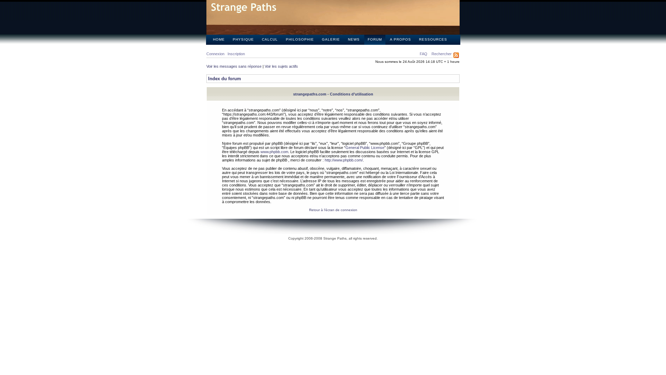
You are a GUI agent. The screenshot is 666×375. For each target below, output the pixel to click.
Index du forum (224, 78)
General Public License (364, 147)
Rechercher (442, 54)
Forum (375, 39)
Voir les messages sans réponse (234, 66)
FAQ (423, 54)
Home (219, 39)
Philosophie (300, 39)
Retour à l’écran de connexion (333, 210)
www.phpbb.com (274, 152)
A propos (400, 39)
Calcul (270, 39)
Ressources (433, 39)
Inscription (236, 54)
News (354, 39)
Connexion (215, 54)
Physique (243, 39)
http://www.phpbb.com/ (344, 160)
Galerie (331, 39)
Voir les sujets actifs (281, 66)
